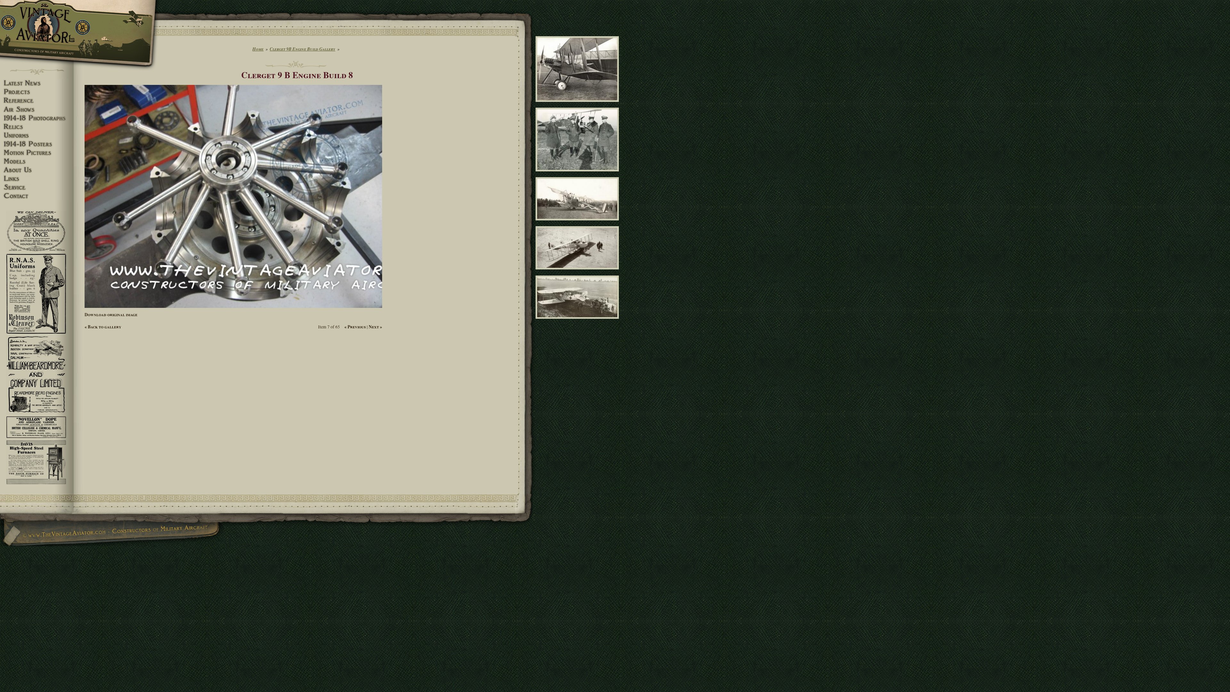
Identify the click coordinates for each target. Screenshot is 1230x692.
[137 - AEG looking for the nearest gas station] (578, 321)
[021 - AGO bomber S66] (578, 272)
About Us (37, 170)
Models (37, 161)
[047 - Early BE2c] (578, 105)
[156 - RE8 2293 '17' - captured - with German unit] (578, 223)
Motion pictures (37, 152)
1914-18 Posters (37, 144)
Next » (375, 327)
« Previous (355, 327)
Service (37, 187)
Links (37, 178)
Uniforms (37, 135)
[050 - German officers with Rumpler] (578, 174)
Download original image (111, 314)
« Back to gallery (103, 327)
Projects (37, 91)
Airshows (37, 109)
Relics (37, 126)
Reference (37, 100)
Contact (37, 196)
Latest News (37, 83)
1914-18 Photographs (37, 118)
